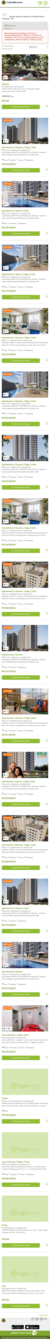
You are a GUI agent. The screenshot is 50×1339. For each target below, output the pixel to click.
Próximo (42, 1315)
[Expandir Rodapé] (25, 1333)
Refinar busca (10, 25)
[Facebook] (32, 1320)
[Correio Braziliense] (15, 2)
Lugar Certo (4, 2)
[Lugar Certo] (3, 1320)
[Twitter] (36, 1320)
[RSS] (43, 1320)
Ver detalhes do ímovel (21, 107)
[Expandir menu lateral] (45, 3)
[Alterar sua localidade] (40, 3)
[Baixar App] (17, 1329)
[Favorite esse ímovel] (46, 106)
